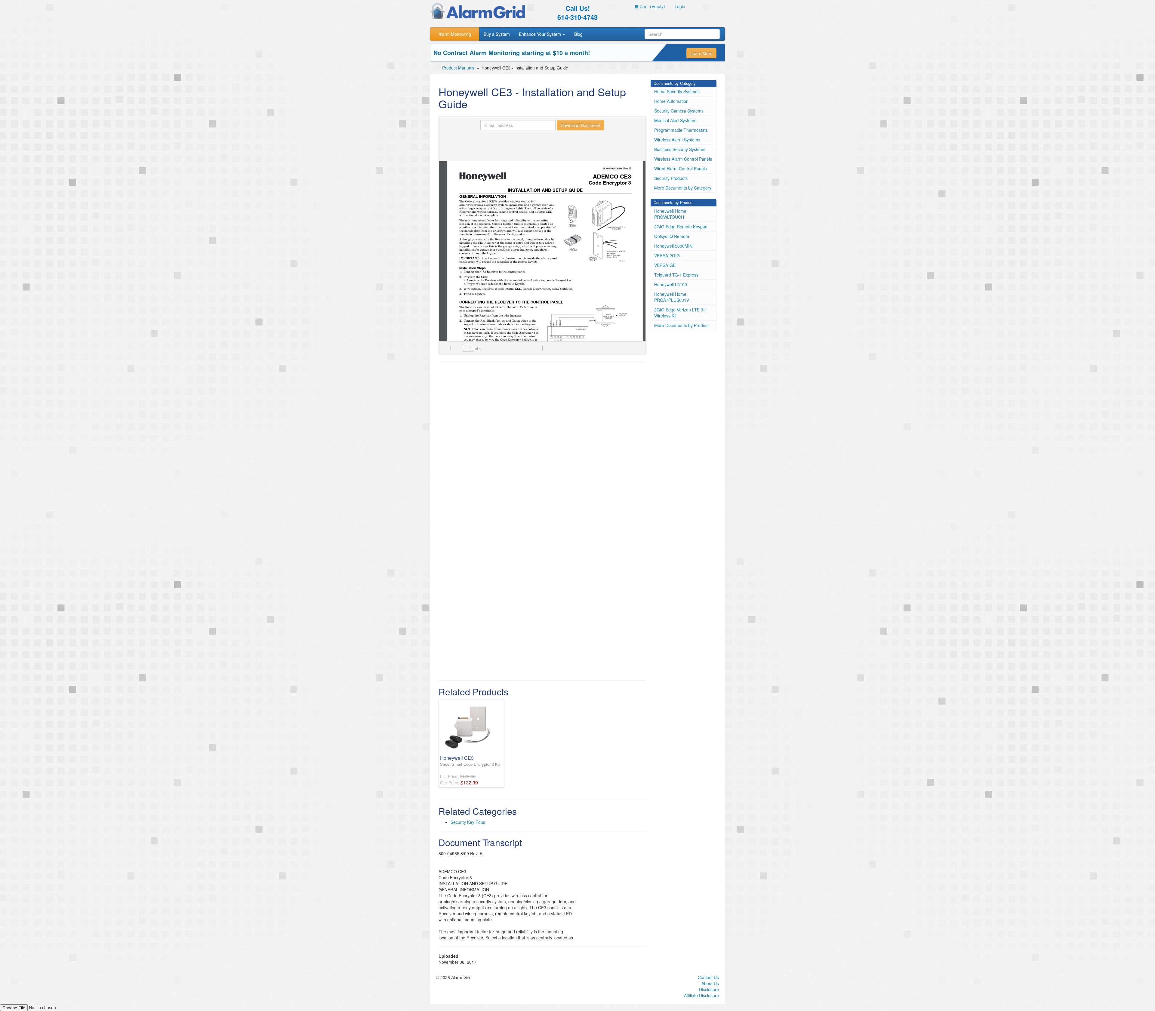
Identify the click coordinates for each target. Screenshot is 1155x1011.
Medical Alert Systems (675, 120)
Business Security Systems (679, 149)
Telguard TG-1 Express (676, 275)
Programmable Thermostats (681, 130)
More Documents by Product (681, 325)
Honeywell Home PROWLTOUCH (670, 214)
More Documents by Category (682, 188)
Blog (578, 34)
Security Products (671, 178)
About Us (710, 983)
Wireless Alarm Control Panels (683, 159)
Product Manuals (458, 68)
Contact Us (708, 977)
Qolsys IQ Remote (671, 236)
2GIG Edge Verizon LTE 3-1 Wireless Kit (680, 313)
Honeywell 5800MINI (674, 246)
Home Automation (671, 101)
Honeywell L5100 (670, 284)
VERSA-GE (665, 265)
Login (680, 6)
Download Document (580, 125)
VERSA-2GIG (667, 255)
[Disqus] (542, 442)
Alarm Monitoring (455, 34)
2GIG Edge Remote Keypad (680, 227)
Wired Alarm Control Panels (680, 168)
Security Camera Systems (679, 111)
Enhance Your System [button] (540, 34)
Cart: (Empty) (651, 6)
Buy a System (497, 34)
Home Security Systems (677, 91)
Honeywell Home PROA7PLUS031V (671, 297)
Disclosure (709, 989)
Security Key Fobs (468, 822)
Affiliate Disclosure (701, 995)
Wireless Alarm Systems (677, 140)
